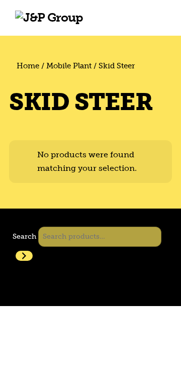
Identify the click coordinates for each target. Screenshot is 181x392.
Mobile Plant (69, 65)
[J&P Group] (49, 17)
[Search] (24, 256)
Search (24, 236)
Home (28, 65)
